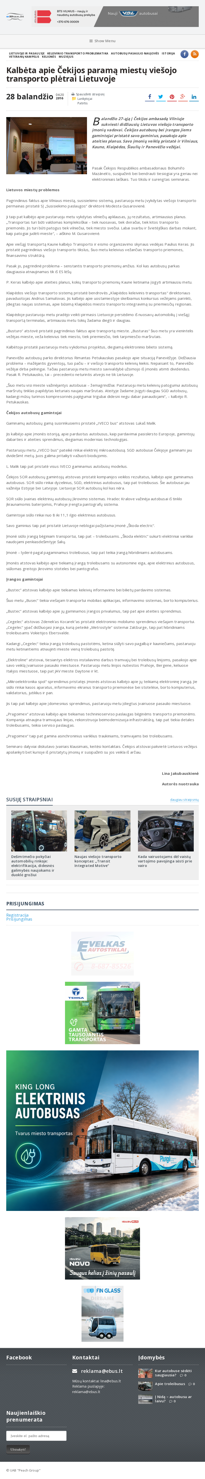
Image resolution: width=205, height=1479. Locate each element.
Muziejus (66, 56)
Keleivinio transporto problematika (77, 53)
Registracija (17, 915)
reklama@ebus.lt (102, 1371)
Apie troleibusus (170, 1383)
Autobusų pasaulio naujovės (135, 53)
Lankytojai (85, 99)
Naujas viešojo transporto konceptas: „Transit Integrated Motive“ (98, 861)
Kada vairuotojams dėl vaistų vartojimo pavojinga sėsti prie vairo (165, 861)
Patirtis (83, 103)
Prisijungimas (19, 919)
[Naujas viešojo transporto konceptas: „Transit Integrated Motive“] (102, 812)
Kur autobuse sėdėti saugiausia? (173, 1372)
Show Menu (105, 40)
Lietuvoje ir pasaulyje (27, 53)
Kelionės (49, 56)
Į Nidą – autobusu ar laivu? (173, 1398)
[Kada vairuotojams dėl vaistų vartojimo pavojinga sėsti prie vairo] (166, 812)
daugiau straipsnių (184, 799)
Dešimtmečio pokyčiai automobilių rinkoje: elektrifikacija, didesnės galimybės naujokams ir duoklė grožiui (32, 865)
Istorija (168, 53)
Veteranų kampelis (24, 56)
